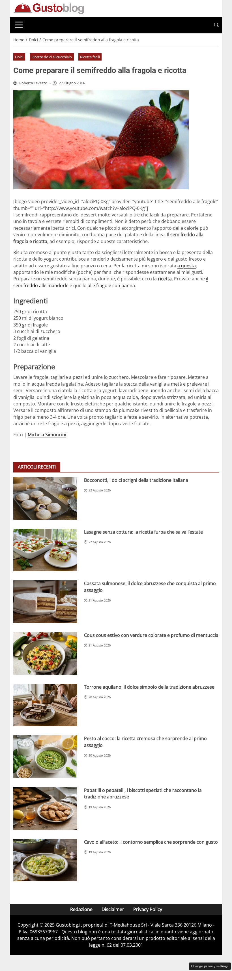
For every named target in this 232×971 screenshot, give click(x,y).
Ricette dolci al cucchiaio (51, 56)
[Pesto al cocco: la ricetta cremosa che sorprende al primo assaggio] (45, 756)
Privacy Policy (147, 909)
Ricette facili (90, 56)
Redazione (81, 909)
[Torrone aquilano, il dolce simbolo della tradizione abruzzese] (45, 705)
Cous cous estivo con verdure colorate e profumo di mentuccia (151, 635)
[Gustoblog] (48, 8)
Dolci (19, 56)
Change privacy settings (210, 966)
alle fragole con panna (111, 285)
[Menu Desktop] (19, 25)
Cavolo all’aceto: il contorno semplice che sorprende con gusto (151, 842)
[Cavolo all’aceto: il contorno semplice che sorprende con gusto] (45, 860)
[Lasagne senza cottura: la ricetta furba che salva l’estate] (45, 550)
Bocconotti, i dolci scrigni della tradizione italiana (136, 480)
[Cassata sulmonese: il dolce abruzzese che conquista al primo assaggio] (45, 601)
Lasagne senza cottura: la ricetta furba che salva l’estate (143, 532)
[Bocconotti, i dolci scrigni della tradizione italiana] (45, 498)
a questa (186, 266)
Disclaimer (113, 909)
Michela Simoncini (47, 434)
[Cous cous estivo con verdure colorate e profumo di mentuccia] (45, 653)
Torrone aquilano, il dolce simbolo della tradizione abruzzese (149, 687)
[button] (216, 25)
